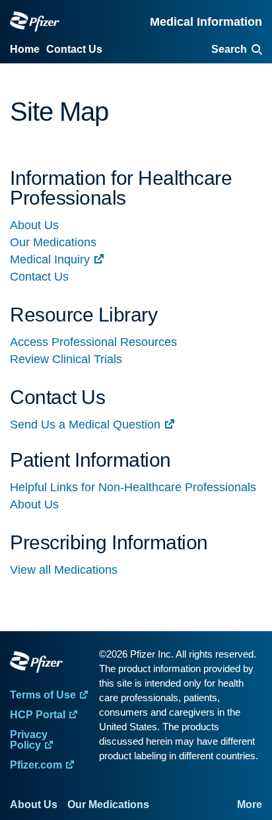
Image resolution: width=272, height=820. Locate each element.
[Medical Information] (34, 21)
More (249, 804)
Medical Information (206, 21)
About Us (34, 225)
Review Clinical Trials (66, 359)
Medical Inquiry (50, 259)
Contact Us (39, 276)
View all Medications (64, 569)
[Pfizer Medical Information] (51, 664)
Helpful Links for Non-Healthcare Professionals (133, 487)
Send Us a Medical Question (85, 424)
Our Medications (53, 242)
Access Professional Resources (93, 342)
